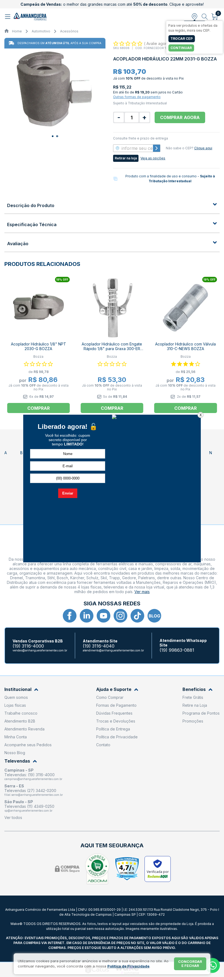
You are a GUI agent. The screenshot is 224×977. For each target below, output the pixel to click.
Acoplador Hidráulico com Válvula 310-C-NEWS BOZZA (185, 346)
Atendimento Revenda (24, 729)
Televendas (17, 761)
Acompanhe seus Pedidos (28, 744)
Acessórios (69, 31)
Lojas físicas (15, 705)
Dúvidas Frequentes (114, 713)
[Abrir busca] (204, 16)
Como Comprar (109, 697)
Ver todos (13, 817)
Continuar (181, 48)
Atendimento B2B (19, 721)
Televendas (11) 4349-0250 (29, 806)
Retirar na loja (126, 158)
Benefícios (194, 689)
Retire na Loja (194, 705)
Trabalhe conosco (20, 713)
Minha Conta (15, 737)
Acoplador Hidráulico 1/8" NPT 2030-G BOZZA (38, 346)
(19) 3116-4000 (28, 646)
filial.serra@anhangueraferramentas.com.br (33, 794)
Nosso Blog (14, 752)
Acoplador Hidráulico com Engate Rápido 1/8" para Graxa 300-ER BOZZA (112, 349)
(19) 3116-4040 (98, 646)
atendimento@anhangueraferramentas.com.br (113, 650)
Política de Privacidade (117, 737)
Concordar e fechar (190, 963)
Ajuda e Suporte (113, 689)
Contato (103, 744)
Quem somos (16, 697)
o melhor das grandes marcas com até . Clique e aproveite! (112, 4)
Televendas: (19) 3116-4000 (29, 774)
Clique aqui (203, 148)
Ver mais (142, 591)
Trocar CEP (181, 39)
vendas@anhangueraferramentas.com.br (40, 650)
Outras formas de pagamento (137, 97)
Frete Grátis (192, 697)
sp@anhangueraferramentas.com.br (28, 810)
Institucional (17, 689)
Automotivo (41, 31)
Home (17, 31)
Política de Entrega (113, 729)
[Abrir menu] (8, 16)
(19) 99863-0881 (177, 650)
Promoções (192, 721)
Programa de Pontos (201, 713)
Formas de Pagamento (116, 705)
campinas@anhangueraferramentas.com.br (33, 779)
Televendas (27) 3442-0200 (30, 790)
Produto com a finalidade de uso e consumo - (170, 178)
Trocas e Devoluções (115, 721)
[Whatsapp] (212, 965)
